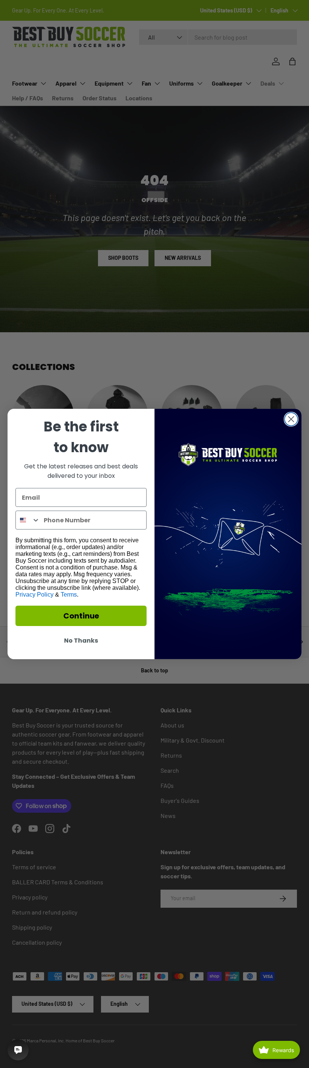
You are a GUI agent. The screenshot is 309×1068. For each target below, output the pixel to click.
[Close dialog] (291, 419)
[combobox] (28, 520)
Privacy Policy (34, 594)
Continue (81, 616)
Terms (69, 594)
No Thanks (81, 640)
